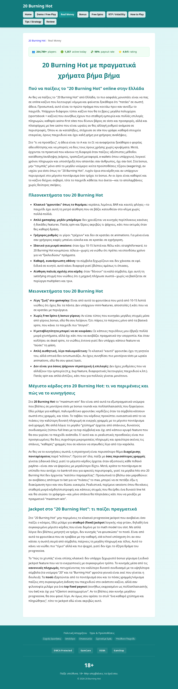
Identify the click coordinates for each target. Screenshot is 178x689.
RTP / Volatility (116, 14)
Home (28, 14)
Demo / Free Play (46, 14)
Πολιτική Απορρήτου (75, 633)
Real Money (67, 14)
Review (50, 21)
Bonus (83, 14)
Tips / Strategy (33, 21)
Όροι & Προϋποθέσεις (102, 633)
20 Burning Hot (37, 6)
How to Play (137, 14)
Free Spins (97, 14)
